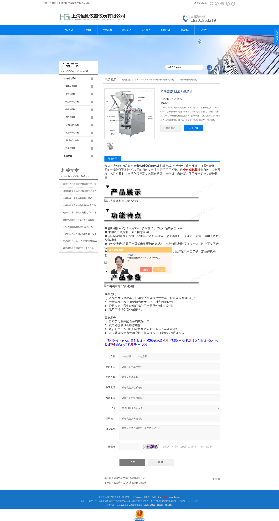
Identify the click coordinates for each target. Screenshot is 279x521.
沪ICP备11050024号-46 (188, 501)
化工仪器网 (156, 501)
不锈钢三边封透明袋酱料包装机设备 (80, 234)
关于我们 (87, 30)
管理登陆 (166, 501)
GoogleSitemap (174, 497)
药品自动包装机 (72, 101)
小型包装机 (70, 94)
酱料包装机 (70, 117)
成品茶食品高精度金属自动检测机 (130, 482)
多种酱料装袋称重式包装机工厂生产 (80, 191)
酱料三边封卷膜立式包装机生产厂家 (80, 184)
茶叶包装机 (70, 109)
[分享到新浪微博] (222, 3)
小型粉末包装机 (72, 133)
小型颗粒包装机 (72, 140)
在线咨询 (170, 128)
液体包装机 (70, 148)
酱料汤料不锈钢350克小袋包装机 (78, 248)
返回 (214, 479)
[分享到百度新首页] (227, 3)
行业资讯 (126, 30)
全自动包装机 (156, 80)
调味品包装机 (71, 86)
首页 (137, 80)
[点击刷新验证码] (151, 446)
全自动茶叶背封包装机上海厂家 (129, 478)
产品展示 (107, 30)
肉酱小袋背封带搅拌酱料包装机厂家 (80, 212)
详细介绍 (112, 158)
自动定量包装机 (72, 125)
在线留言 (184, 30)
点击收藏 (193, 128)
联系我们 (204, 30)
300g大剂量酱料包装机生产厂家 (78, 227)
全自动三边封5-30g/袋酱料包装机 (78, 219)
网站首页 (68, 30)
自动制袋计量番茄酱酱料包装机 (77, 198)
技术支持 (145, 30)
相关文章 (70, 170)
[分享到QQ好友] (233, 3)
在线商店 (165, 30)
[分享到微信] (216, 3)
